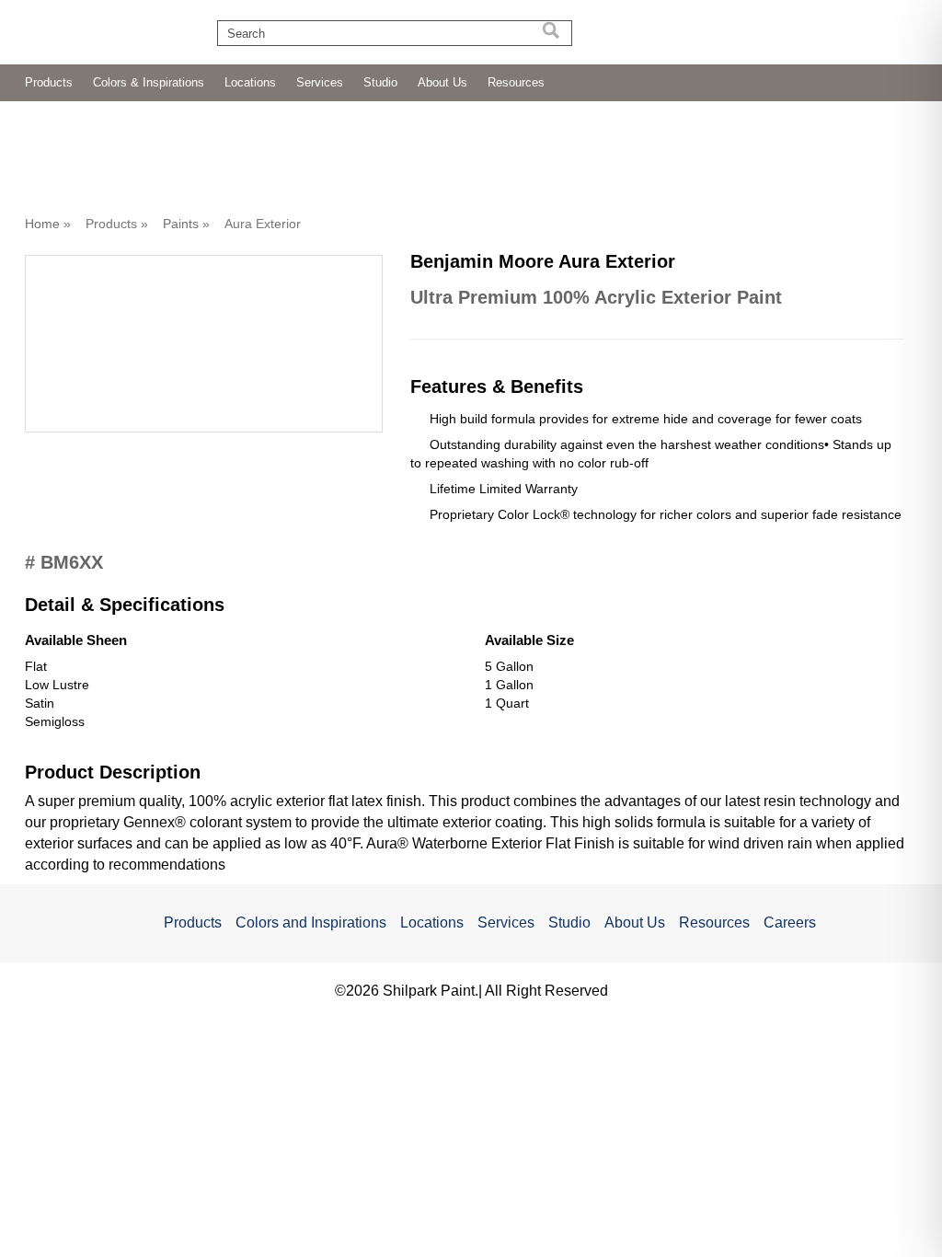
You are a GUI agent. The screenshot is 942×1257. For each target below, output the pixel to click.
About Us (442, 82)
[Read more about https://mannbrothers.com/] (664, 34)
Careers (790, 922)
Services (319, 82)
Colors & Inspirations (148, 82)
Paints (181, 223)
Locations (250, 82)
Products (49, 82)
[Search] (551, 33)
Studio (380, 82)
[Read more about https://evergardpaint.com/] (759, 29)
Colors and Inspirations (311, 922)
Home (42, 223)
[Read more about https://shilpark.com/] (857, 29)
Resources (516, 82)
